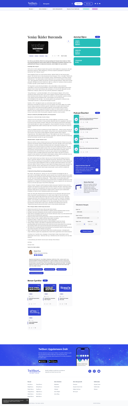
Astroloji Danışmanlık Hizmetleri (36, 269)
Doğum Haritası (76, 389)
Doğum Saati (90, 221)
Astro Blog (56, 394)
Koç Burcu (30, 384)
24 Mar (82, 146)
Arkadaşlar (86, 9)
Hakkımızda (96, 386)
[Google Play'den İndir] (53, 361)
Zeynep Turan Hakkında (73, 9)
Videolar (36, 56)
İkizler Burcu (31, 389)
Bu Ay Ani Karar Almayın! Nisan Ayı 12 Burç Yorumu (89, 139)
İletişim (95, 389)
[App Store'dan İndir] (42, 361)
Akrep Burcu (39, 386)
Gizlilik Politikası (96, 403)
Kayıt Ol (78, 3)
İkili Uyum (75, 391)
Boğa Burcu (30, 386)
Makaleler (31, 56)
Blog (46, 56)
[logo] (34, 3)
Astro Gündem (43, 9)
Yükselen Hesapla (87, 231)
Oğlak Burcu (39, 391)
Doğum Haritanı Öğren (61, 269)
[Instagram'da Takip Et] (94, 371)
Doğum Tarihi (78, 221)
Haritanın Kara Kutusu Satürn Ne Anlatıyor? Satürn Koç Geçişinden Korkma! (89, 119)
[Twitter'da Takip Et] (89, 371)
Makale (31, 293)
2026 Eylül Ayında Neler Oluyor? (34, 299)
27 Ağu (32, 296)
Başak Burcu (31, 396)
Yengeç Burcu (31, 391)
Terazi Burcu (39, 384)
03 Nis (82, 136)
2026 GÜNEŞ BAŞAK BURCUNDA (33, 323)
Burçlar (31, 9)
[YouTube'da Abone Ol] (98, 371)
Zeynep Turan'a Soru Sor (49, 269)
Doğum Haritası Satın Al (83, 165)
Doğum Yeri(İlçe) (79, 215)
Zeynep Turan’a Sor (77, 386)
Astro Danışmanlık (57, 9)
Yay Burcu (38, 389)
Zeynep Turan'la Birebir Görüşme (36, 273)
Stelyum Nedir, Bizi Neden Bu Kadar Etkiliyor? (89, 148)
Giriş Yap (88, 3)
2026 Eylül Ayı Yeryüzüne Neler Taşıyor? (49, 299)
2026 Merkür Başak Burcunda (64, 299)
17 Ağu (32, 320)
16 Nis (82, 116)
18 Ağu (62, 296)
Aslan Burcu (30, 394)
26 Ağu (47, 296)
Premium (95, 9)
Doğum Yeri (78, 209)
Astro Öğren (57, 391)
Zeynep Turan (97, 384)
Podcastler (42, 56)
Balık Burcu (39, 396)
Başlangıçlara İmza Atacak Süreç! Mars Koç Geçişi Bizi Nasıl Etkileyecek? (89, 129)
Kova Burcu (39, 394)
